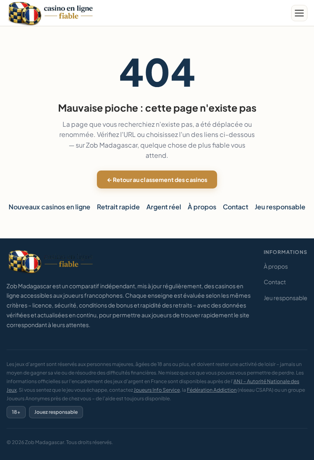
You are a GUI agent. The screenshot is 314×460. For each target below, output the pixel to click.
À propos (202, 206)
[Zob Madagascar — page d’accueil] (52, 13)
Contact (235, 206)
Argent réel (163, 206)
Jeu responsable (280, 206)
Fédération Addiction (212, 390)
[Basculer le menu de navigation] (299, 13)
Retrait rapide (118, 206)
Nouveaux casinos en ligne (49, 206)
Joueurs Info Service (157, 390)
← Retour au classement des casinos (157, 179)
